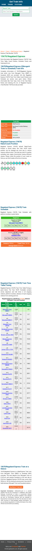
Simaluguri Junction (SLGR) (7, 329)
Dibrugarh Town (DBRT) (16, 223)
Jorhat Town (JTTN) (7, 349)
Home (4, 4)
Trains (10, 4)
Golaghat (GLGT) (7, 389)
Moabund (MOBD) (7, 359)
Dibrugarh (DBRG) (7, 315)
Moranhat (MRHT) (7, 320)
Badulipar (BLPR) (7, 374)
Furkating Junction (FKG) (7, 393)
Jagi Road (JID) (7, 423)
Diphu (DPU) (7, 403)
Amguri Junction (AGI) (7, 334)
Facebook (15, 546)
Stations (18, 4)
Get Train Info (16, 1)
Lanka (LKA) (7, 413)
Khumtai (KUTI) (7, 379)
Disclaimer (21, 542)
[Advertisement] (16, 33)
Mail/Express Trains (16, 51)
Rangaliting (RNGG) (7, 369)
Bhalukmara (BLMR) (7, 354)
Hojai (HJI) (7, 418)
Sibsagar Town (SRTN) (7, 325)
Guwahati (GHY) (16, 235)
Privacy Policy (11, 542)
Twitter (23, 546)
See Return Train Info (16, 487)
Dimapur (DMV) (7, 398)
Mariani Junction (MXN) (7, 339)
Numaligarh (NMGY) (7, 384)
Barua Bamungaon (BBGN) (7, 364)
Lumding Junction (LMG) (7, 408)
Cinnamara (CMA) (7, 344)
